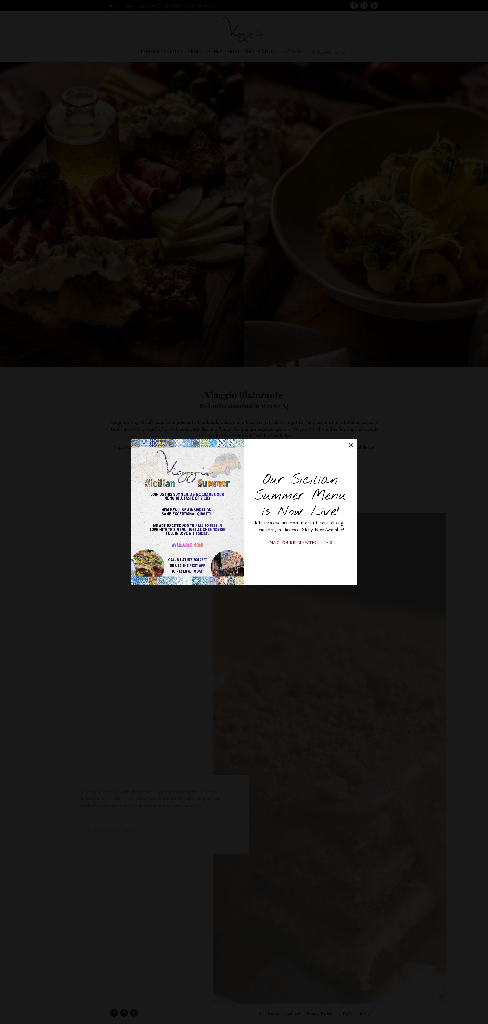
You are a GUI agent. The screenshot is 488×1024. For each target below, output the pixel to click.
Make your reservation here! (300, 542)
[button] (350, 445)
